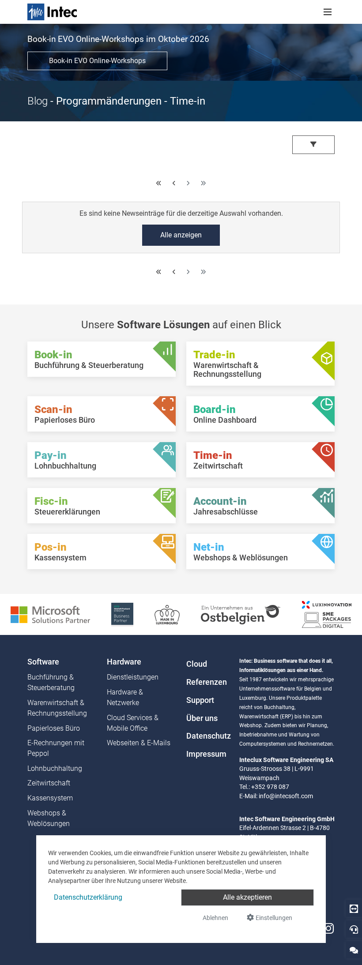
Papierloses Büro (53, 728)
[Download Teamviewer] (354, 908)
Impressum (206, 754)
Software (43, 661)
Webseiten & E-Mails (138, 743)
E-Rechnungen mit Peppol (55, 748)
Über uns (202, 718)
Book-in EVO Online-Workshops (97, 60)
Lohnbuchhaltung (54, 768)
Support (200, 700)
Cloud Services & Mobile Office (132, 722)
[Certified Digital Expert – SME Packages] (326, 614)
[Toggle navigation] (328, 12)
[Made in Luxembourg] (167, 614)
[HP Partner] (122, 614)
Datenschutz (207, 736)
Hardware (124, 661)
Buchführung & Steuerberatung (51, 682)
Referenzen (206, 682)
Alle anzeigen (181, 235)
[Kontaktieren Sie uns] (354, 949)
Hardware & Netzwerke (125, 697)
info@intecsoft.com (286, 796)
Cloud (196, 664)
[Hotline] (354, 929)
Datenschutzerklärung (88, 897)
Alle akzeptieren (247, 897)
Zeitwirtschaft (48, 783)
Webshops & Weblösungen (48, 818)
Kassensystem (50, 798)
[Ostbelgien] (241, 614)
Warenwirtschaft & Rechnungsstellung (57, 707)
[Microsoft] (50, 614)
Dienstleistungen (132, 677)
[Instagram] (328, 928)
